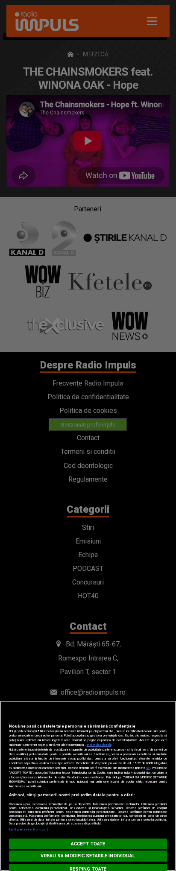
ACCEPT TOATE (88, 844)
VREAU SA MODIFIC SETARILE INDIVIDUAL (88, 856)
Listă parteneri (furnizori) (29, 829)
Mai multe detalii (99, 745)
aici (148, 768)
